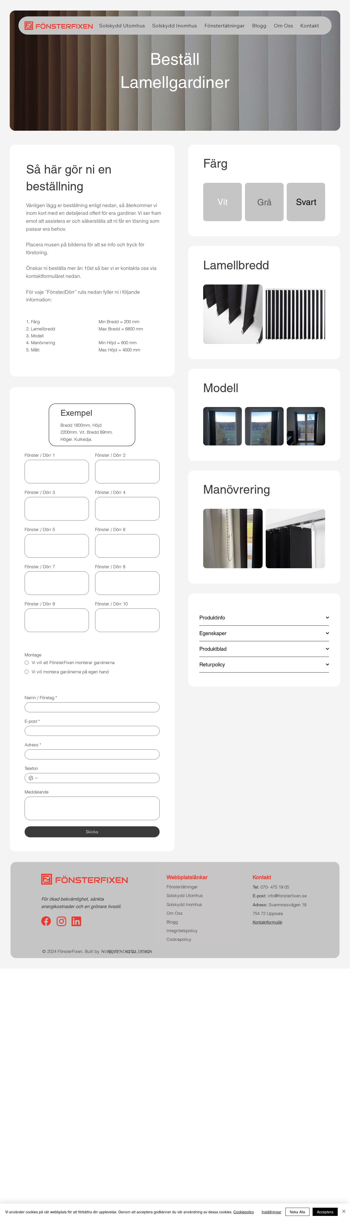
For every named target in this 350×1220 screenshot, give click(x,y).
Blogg (172, 921)
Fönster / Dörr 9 (40, 603)
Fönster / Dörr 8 (110, 566)
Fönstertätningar (182, 886)
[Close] (344, 1212)
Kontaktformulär (268, 922)
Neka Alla (297, 1211)
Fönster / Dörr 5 (40, 529)
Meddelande (36, 792)
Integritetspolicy (182, 930)
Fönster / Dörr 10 (111, 603)
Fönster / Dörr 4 (110, 492)
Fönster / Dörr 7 (40, 566)
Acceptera (325, 1211)
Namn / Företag (41, 697)
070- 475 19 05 (275, 887)
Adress (33, 744)
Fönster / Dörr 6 (110, 529)
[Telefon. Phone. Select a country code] (33, 778)
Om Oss (175, 913)
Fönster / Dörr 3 (40, 492)
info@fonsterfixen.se (280, 895)
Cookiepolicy (179, 939)
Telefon (31, 768)
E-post (32, 721)
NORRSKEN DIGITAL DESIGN (126, 951)
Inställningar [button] (271, 1211)
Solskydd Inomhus (184, 904)
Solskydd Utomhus (185, 895)
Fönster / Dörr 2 (110, 455)
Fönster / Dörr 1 (40, 455)
